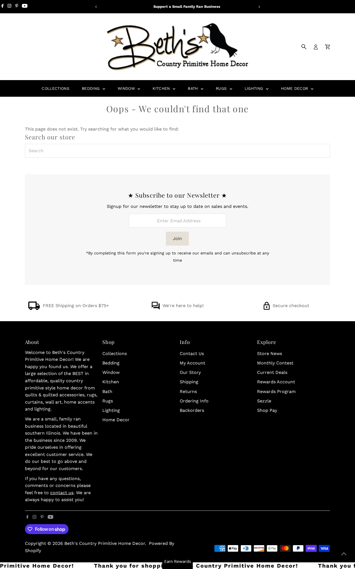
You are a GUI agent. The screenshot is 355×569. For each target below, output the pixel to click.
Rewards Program (276, 391)
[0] (327, 46)
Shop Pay (267, 410)
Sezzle (264, 401)
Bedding (91, 88)
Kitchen (162, 88)
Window (127, 88)
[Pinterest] (17, 6)
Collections (55, 88)
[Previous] (96, 7)
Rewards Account (276, 381)
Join (177, 238)
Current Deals (272, 372)
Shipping (189, 381)
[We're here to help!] (155, 308)
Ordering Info (194, 401)
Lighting (255, 88)
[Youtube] (25, 6)
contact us (61, 492)
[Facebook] (2, 6)
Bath (193, 88)
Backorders (192, 410)
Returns (188, 391)
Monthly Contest (275, 363)
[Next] (259, 7)
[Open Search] (303, 46)
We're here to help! (183, 305)
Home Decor (295, 88)
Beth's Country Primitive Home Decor (104, 543)
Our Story (190, 372)
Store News (269, 353)
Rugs (222, 88)
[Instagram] (9, 6)
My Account (192, 363)
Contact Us (192, 353)
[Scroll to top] (343, 553)
